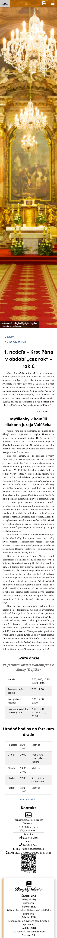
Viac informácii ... (28, 799)
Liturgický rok (16, 341)
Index (10, 337)
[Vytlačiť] (43, 3)
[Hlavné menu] (52, 3)
